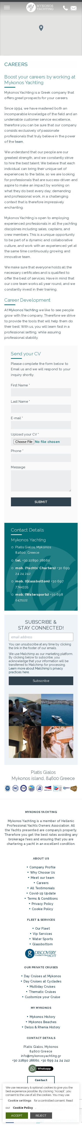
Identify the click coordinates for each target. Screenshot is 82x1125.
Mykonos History (43, 1017)
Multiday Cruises (42, 986)
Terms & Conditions (42, 898)
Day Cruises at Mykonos (42, 976)
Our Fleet (42, 928)
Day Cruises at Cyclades (42, 981)
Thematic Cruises (42, 992)
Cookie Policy (42, 909)
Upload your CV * (25, 434)
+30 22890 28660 (36, 560)
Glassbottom (42, 944)
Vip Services (42, 934)
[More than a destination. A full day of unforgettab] (25, 742)
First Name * (20, 385)
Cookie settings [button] (19, 1100)
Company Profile (43, 867)
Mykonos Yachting (41, 7)
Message (18, 467)
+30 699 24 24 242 (55, 1060)
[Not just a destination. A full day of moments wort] (57, 742)
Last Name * (20, 402)
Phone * (17, 451)
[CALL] (65, 7)
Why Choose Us (42, 872)
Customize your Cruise (42, 997)
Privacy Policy (43, 904)
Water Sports (42, 939)
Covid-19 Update (42, 893)
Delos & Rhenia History (42, 1027)
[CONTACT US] (74, 8)
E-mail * (17, 418)
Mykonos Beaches (43, 1022)
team (19, 142)
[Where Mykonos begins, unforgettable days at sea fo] (57, 710)
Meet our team (42, 877)
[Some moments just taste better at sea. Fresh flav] (25, 710)
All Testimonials (42, 888)
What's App (41, 1069)
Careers (43, 883)
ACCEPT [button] (17, 1115)
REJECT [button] (41, 1115)
